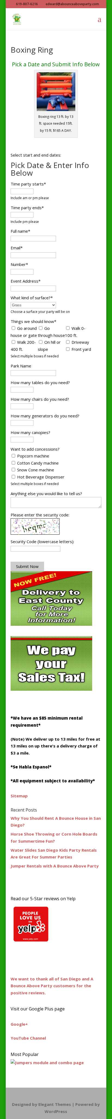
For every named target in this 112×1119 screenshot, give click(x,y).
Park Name (21, 366)
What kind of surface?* (32, 297)
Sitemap (19, 795)
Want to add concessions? (35, 449)
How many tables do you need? (40, 382)
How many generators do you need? (45, 415)
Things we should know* (33, 321)
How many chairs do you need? (40, 399)
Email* (17, 247)
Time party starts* (28, 184)
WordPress (56, 1111)
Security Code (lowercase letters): (42, 541)
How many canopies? (30, 432)
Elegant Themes (54, 1104)
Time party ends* (27, 207)
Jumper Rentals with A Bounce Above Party (55, 866)
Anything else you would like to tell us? (46, 493)
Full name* (20, 231)
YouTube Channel (28, 1038)
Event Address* (26, 281)
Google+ (19, 1024)
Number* (19, 264)
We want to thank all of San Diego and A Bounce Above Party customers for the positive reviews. (52, 985)
